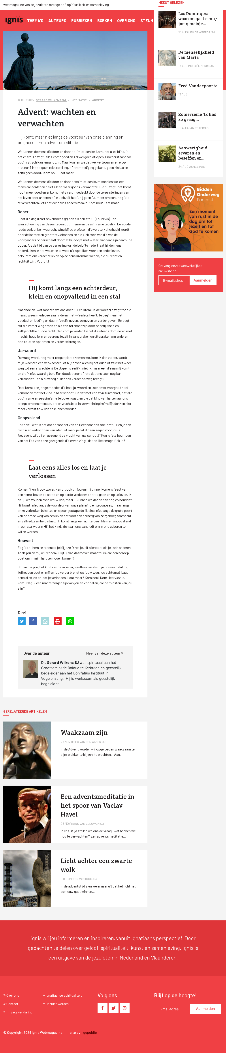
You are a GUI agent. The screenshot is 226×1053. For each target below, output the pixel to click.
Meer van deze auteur (103, 653)
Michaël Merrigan (201, 66)
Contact (12, 1004)
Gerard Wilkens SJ (51, 100)
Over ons (126, 20)
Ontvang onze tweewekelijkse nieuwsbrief (180, 268)
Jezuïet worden (57, 1004)
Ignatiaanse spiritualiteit (64, 995)
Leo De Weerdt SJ (201, 32)
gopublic (90, 1032)
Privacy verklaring (19, 1012)
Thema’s (35, 20)
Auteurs (57, 20)
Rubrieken (81, 20)
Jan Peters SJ (199, 128)
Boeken (104, 20)
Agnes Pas (197, 166)
